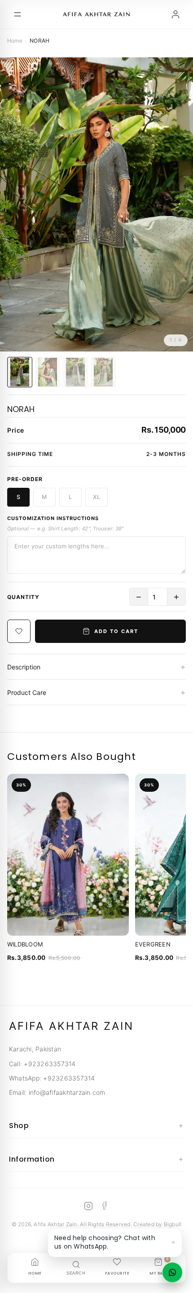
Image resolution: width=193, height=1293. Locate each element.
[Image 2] (47, 372)
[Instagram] (88, 1206)
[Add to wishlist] (19, 631)
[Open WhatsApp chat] (172, 1272)
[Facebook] (104, 1206)
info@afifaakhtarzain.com (67, 1092)
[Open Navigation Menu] (17, 14)
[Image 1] (19, 372)
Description (96, 666)
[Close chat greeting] (173, 1242)
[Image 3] (75, 372)
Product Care (96, 692)
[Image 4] (103, 372)
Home (14, 40)
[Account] (175, 14)
